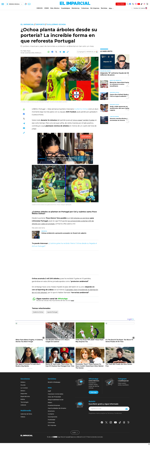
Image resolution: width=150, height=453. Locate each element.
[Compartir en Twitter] (56, 52)
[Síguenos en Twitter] (133, 4)
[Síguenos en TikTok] (141, 4)
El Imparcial (27, 24)
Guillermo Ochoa (56, 24)
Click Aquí (93, 392)
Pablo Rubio (26, 51)
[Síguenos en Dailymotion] (147, 4)
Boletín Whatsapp (54, 382)
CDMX (46, 8)
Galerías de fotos (26, 414)
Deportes (24, 393)
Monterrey (76, 8)
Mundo (23, 385)
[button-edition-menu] (132, 8)
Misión (50, 402)
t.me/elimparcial (123, 380)
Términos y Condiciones (114, 413)
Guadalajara (65, 8)
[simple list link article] (114, 62)
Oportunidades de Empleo (57, 408)
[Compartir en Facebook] (52, 52)
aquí (72, 300)
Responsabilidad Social (55, 399)
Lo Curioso (24, 388)
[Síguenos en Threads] (144, 4)
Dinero (23, 391)
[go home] (27, 435)
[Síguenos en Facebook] (130, 4)
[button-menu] (2, 4)
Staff (49, 391)
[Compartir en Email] (64, 52)
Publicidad (51, 419)
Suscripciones (52, 417)
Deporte (40, 24)
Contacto (51, 414)
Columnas (85, 8)
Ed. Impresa (94, 8)
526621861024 (94, 380)
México (23, 382)
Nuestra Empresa (54, 405)
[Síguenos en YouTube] (138, 4)
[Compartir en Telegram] (60, 52)
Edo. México (54, 8)
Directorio (51, 411)
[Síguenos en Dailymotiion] (128, 422)
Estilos (23, 399)
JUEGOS (40, 8)
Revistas (104, 8)
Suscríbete (120, 4)
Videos (23, 417)
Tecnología (24, 402)
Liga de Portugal (52, 312)
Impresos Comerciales (55, 394)
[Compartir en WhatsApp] (48, 52)
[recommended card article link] (36, 235)
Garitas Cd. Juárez (139, 8)
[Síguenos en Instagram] (135, 4)
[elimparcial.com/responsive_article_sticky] (149, 444)
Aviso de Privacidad (54, 397)
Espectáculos (25, 396)
